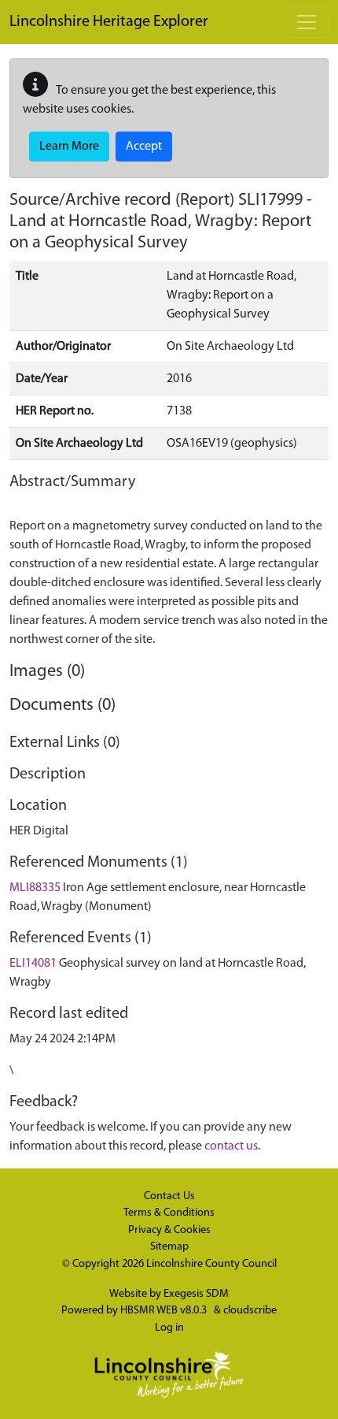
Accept (144, 146)
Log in (169, 1328)
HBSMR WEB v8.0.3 (164, 1311)
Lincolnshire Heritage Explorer (108, 22)
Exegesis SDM (196, 1294)
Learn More (69, 146)
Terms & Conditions (169, 1213)
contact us (231, 1146)
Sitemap (169, 1247)
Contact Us (169, 1196)
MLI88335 (35, 888)
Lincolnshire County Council (211, 1264)
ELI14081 (33, 963)
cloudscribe (250, 1311)
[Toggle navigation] (307, 22)
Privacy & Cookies (169, 1230)
